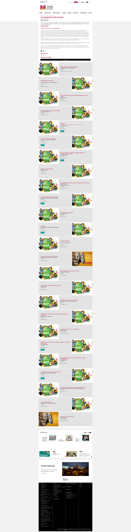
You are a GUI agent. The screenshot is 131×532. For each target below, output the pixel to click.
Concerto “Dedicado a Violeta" (48, 138)
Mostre (64, 12)
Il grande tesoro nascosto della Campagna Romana (73, 387)
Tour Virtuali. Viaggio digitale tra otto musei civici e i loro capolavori (45, 439)
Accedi (79, 2)
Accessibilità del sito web (84, 529)
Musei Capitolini (43, 491)
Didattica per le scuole (70, 493)
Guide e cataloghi (57, 492)
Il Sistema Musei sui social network (78, 439)
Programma (44, 55)
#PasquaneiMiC (44, 26)
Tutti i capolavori (71, 483)
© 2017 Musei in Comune (60, 529)
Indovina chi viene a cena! (66, 212)
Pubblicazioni (43, 485)
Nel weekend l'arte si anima (67, 416)
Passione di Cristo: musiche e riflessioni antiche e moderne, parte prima (55, 343)
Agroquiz (62, 123)
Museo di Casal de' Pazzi (45, 502)
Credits (79, 529)
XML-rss (90, 529)
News (80, 484)
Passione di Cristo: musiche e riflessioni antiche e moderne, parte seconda (72, 153)
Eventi (69, 12)
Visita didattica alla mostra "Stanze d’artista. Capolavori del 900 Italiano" (74, 183)
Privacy (67, 529)
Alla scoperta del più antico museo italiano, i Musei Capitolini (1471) (72, 358)
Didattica (75, 12)
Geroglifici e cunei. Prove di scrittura (69, 300)
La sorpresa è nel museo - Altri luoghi (69, 329)
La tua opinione (56, 496)
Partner (80, 486)
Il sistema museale (44, 484)
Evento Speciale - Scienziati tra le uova (69, 270)
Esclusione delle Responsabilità (73, 529)
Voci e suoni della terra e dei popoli (49, 256)
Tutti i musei (70, 2)
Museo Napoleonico (44, 510)
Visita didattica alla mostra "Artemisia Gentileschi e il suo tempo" (74, 96)
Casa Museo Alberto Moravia (45, 519)
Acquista (75, 2)
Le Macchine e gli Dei (46, 402)
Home (42, 15)
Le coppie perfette (64, 240)
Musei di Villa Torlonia (44, 516)
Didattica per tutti (70, 494)
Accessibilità (56, 493)
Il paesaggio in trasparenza (47, 80)
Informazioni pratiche (57, 484)
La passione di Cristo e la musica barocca (51, 371)
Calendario (83, 12)
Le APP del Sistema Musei (61, 440)
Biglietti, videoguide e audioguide (59, 486)
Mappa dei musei (57, 485)
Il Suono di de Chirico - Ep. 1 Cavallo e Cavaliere (57, 454)
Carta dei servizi (43, 486)
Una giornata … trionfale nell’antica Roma (51, 285)
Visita (90, 12)
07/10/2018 (85, 455)
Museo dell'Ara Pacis (44, 496)
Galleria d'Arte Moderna (45, 511)
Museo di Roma (43, 509)
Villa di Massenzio (44, 503)
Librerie (55, 495)
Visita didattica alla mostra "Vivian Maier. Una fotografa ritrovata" (54, 314)
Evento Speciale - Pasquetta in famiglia (50, 110)
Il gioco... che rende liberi (47, 168)
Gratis (62, 131)
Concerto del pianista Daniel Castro (49, 197)
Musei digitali (56, 12)
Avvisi (80, 485)
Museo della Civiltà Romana (45, 500)
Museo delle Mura (44, 501)
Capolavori (47, 12)
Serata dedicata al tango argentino (68, 66)
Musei (40, 12)
